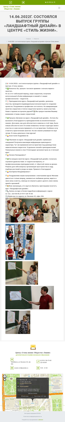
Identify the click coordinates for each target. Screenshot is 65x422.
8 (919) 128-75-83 (45, 360)
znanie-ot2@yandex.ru (21, 368)
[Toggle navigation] (59, 8)
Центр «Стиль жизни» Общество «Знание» (33, 353)
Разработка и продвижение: (32, 419)
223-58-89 (43, 362)
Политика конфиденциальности (32, 416)
